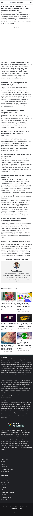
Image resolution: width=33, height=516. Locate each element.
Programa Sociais (6, 497)
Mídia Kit (3, 464)
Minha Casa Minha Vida (8, 492)
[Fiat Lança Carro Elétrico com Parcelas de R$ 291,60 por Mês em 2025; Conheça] (8, 318)
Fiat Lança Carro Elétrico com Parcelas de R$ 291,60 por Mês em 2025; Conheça (8, 326)
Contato (3, 461)
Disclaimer (4, 466)
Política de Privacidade (7, 469)
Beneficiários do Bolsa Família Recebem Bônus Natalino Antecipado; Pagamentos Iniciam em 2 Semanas (24, 306)
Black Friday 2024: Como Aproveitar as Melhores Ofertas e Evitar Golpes (24, 325)
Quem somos (4, 459)
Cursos (4, 487)
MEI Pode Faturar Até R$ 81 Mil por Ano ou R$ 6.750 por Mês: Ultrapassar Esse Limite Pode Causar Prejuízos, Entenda (24, 344)
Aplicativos (5, 480)
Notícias (4, 494)
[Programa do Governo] (16, 2)
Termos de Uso (5, 471)
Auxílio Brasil (5, 482)
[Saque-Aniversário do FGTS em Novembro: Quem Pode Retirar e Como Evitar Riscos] (8, 338)
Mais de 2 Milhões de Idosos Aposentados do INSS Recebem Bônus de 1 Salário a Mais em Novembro (8, 305)
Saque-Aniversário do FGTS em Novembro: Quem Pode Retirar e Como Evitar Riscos (7, 347)
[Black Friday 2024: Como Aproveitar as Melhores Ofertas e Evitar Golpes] (24, 318)
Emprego (4, 489)
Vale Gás (4, 499)
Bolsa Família (5, 485)
